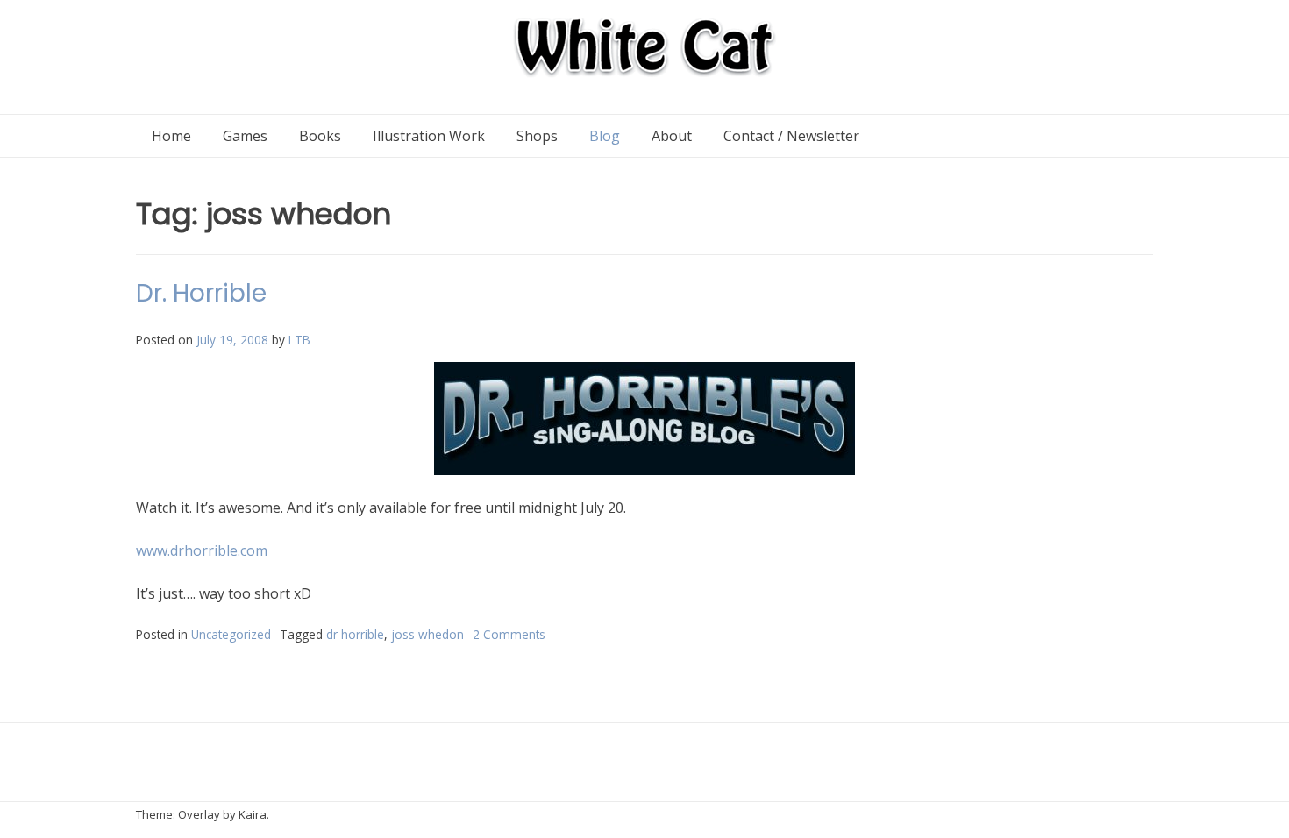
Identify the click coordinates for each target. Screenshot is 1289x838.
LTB (299, 339)
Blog (604, 136)
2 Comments (509, 634)
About (672, 136)
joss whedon (427, 634)
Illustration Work (429, 136)
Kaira (253, 814)
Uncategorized (231, 634)
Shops (537, 136)
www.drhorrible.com (201, 550)
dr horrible (355, 634)
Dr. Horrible (201, 293)
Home (171, 136)
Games (245, 136)
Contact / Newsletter (791, 136)
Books (320, 136)
